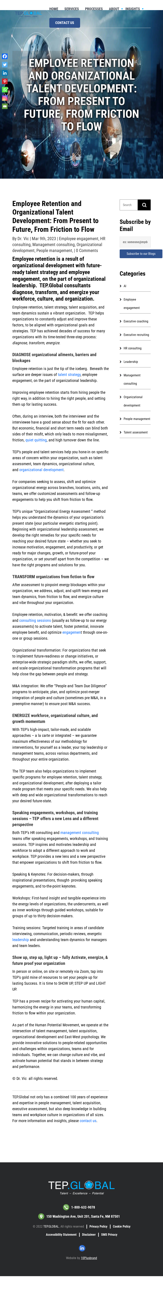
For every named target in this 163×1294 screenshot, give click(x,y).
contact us (88, 1120)
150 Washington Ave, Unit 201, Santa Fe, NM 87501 (83, 1216)
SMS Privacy (109, 1234)
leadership (20, 939)
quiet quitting (36, 440)
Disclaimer (89, 1234)
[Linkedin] (5, 73)
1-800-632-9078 (83, 1207)
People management (54, 250)
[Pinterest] (5, 81)
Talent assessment (136, 432)
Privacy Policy (98, 1226)
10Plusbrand (89, 1258)
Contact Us (64, 23)
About (114, 9)
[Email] (5, 106)
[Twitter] (5, 64)
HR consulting (133, 348)
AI (125, 286)
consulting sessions (35, 620)
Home (53, 9)
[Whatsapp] (5, 89)
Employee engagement (78, 238)
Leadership (131, 362)
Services (71, 9)
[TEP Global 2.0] (28, 13)
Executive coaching (136, 321)
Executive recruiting (136, 335)
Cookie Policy (121, 1226)
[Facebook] (5, 56)
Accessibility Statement (61, 1234)
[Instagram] (5, 98)
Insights (132, 9)
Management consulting (53, 244)
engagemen (71, 632)
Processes (94, 9)
